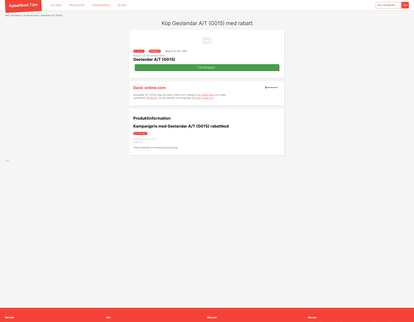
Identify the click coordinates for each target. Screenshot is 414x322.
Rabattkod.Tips (23, 5)
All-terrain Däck (206, 94)
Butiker (56, 5)
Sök (405, 5)
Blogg (122, 5)
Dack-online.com (149, 87)
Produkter (76, 5)
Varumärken (101, 5)
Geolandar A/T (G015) (154, 59)
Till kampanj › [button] (206, 67)
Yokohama (151, 98)
